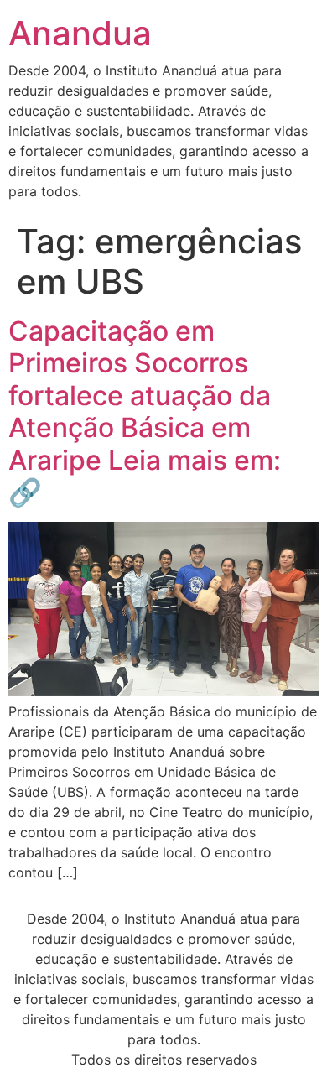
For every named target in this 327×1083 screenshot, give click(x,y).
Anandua (80, 33)
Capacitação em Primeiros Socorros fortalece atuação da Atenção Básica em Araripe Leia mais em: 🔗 (144, 411)
